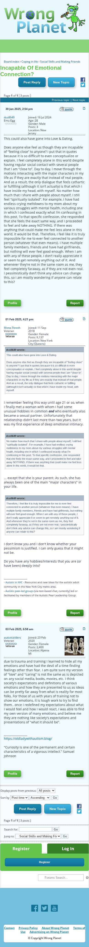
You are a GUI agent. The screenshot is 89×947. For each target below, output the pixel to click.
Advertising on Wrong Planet (49, 932)
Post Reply (32, 82)
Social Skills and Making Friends (60, 62)
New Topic (61, 82)
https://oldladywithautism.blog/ (28, 738)
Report (75, 303)
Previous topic (61, 100)
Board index (11, 62)
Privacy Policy (28, 928)
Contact (9, 928)
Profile (12, 303)
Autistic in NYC (14, 582)
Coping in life (29, 62)
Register (21, 848)
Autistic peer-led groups (19, 591)
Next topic (79, 100)
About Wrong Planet (55, 928)
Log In (68, 848)
